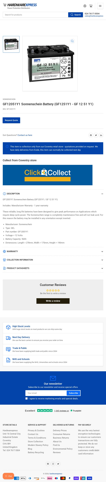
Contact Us (33, 434)
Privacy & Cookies (36, 430)
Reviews (57, 452)
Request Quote (11, 120)
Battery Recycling (36, 452)
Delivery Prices (60, 430)
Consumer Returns (61, 434)
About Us (57, 441)
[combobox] (43, 15)
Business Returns (61, 438)
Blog (30, 449)
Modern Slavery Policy (38, 445)
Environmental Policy (62, 449)
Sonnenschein (9, 99)
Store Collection (35, 441)
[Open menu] (100, 6)
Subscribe (73, 393)
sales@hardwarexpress (94, 16)
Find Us (56, 445)
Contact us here (25, 135)
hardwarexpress (56, 474)
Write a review (53, 301)
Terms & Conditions (37, 438)
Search (77, 15)
